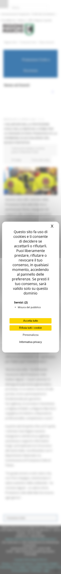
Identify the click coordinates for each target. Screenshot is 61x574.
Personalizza (30, 334)
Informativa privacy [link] (30, 342)
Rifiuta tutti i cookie (30, 327)
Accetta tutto (30, 320)
